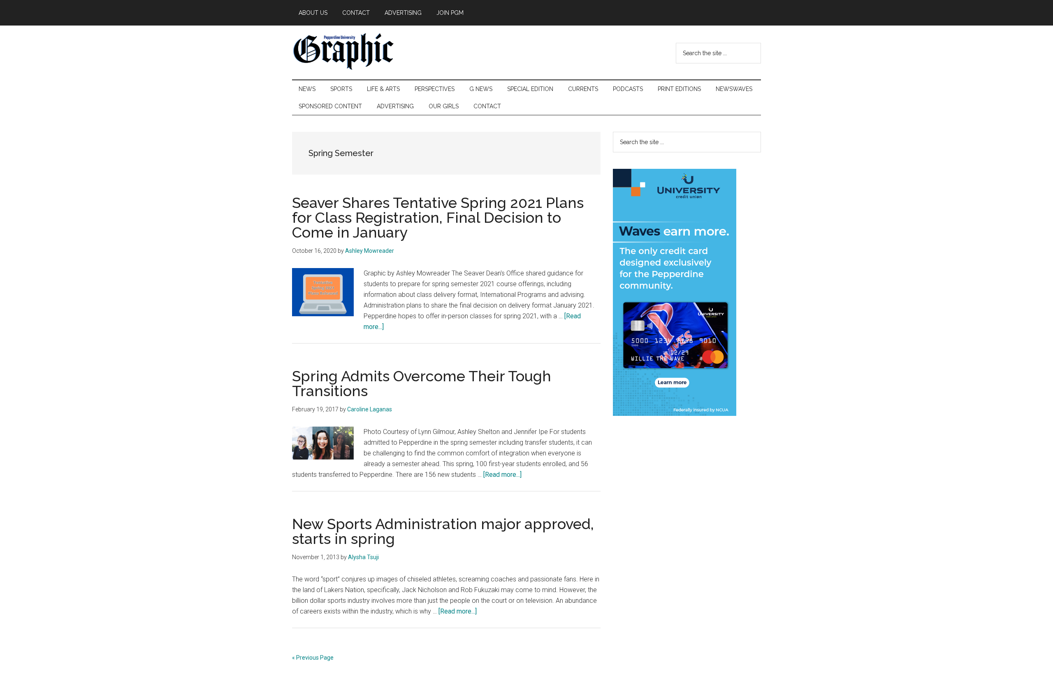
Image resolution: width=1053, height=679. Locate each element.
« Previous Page (313, 657)
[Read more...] (502, 474)
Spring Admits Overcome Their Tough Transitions (421, 383)
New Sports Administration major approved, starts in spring (443, 531)
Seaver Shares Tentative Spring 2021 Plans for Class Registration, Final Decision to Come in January (438, 217)
